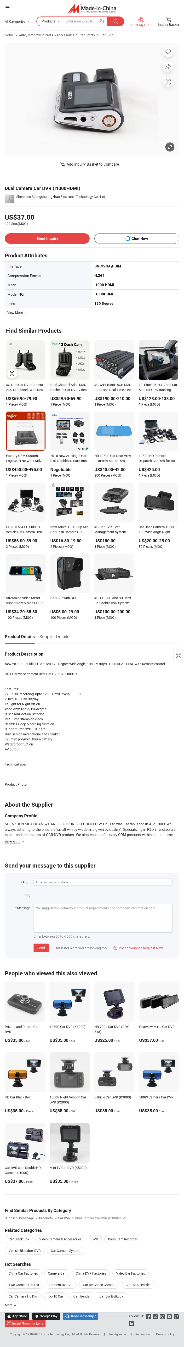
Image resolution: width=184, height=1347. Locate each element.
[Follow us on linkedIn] (131, 1323)
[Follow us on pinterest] (176, 1316)
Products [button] (48, 21)
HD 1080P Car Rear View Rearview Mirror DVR (112, 458)
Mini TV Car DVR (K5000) (68, 1167)
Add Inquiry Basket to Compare (93, 164)
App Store (17, 1316)
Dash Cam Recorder (123, 1239)
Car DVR (106, 35)
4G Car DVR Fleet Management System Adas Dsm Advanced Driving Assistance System (113, 530)
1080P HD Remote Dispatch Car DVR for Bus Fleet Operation (158, 458)
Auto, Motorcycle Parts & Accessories (46, 35)
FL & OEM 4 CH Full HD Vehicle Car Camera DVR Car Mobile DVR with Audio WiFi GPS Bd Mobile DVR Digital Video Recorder (25, 530)
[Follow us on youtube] (169, 1316)
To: (29, 895)
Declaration (142, 1334)
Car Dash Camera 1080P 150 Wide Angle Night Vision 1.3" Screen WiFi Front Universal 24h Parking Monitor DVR (157, 530)
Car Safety (87, 35)
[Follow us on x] (155, 1316)
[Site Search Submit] (115, 21)
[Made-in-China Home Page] (92, 8)
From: (27, 882)
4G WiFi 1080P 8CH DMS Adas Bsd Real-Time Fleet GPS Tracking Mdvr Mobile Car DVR (113, 387)
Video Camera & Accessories (60, 1239)
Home (9, 35)
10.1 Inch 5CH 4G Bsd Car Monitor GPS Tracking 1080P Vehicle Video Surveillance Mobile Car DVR (158, 387)
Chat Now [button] (140, 238)
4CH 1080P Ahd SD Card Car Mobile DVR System (112, 600)
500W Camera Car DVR (156, 1097)
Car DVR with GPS (63, 598)
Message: (24, 908)
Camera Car (57, 1273)
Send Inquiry (47, 238)
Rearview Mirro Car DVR (157, 1026)
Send (41, 947)
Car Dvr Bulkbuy (111, 1296)
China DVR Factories (91, 1273)
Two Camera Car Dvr (24, 1284)
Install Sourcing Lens (27, 1323)
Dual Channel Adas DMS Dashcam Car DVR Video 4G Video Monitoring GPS (69, 387)
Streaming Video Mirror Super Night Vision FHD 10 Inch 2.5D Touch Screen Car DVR (25, 601)
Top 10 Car (55, 1296)
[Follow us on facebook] (148, 1316)
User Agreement (118, 1334)
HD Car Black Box (18, 1097)
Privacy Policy (165, 1334)
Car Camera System (65, 1250)
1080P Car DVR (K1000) (68, 1026)
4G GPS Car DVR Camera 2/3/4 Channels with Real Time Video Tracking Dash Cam (25, 387)
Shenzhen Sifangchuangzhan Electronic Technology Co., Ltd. (61, 196)
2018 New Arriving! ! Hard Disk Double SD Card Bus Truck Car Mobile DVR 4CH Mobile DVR (69, 458)
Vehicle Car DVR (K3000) (112, 1097)
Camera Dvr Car (61, 1284)
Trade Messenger (80, 1316)
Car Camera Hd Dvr (23, 1296)
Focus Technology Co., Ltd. (58, 1334)
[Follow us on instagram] (162, 1316)
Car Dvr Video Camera (99, 1284)
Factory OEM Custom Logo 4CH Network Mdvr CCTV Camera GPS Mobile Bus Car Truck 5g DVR (25, 458)
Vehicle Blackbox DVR (25, 1250)
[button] (7, 7)
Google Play (46, 1316)
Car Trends (81, 1296)
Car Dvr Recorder (138, 1284)
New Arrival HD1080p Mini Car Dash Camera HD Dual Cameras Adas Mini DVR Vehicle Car (69, 530)
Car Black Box (19, 1239)
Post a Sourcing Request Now (138, 948)
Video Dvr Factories (130, 1273)
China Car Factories (23, 1273)
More (9, 1305)
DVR (95, 1239)
